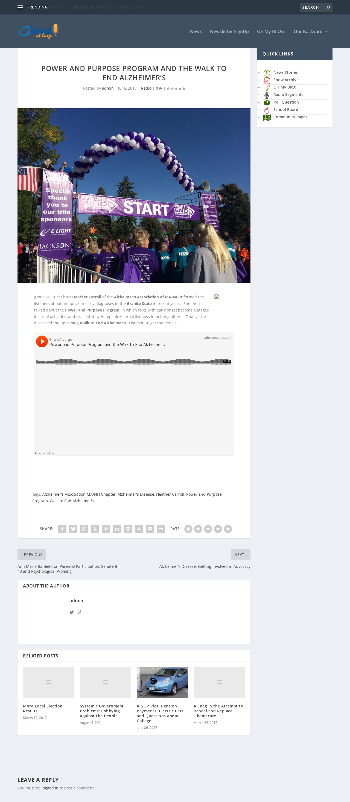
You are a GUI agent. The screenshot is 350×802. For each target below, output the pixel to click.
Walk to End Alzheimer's (72, 500)
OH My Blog (284, 87)
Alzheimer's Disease (136, 494)
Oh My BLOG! (271, 31)
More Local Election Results (43, 708)
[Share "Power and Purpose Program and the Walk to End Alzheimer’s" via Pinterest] (106, 528)
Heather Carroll (170, 494)
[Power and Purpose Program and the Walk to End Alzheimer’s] (134, 195)
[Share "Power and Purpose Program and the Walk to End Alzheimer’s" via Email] (149, 528)
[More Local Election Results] (48, 682)
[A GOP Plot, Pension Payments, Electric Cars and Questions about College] (162, 682)
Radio (146, 88)
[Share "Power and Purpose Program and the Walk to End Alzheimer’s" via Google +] (84, 528)
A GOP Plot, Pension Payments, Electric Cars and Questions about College (160, 713)
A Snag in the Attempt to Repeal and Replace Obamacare (218, 710)
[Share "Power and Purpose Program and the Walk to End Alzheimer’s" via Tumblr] (95, 528)
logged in (50, 788)
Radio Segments (288, 94)
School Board (285, 109)
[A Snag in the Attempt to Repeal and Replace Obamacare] (219, 682)
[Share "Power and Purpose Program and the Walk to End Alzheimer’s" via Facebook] (62, 528)
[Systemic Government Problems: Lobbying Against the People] (105, 682)
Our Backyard (308, 31)
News (196, 31)
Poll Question (286, 102)
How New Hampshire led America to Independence (97, 7)
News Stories (285, 72)
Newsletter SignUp (229, 31)
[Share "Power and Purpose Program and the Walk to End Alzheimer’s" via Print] (160, 528)
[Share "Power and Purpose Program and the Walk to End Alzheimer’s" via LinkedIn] (117, 528)
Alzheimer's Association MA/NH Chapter (79, 494)
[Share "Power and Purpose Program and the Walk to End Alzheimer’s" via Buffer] (127, 528)
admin (108, 88)
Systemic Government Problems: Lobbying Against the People (102, 710)
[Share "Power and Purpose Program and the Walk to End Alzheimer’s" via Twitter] (73, 528)
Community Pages (290, 116)
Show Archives (287, 79)
